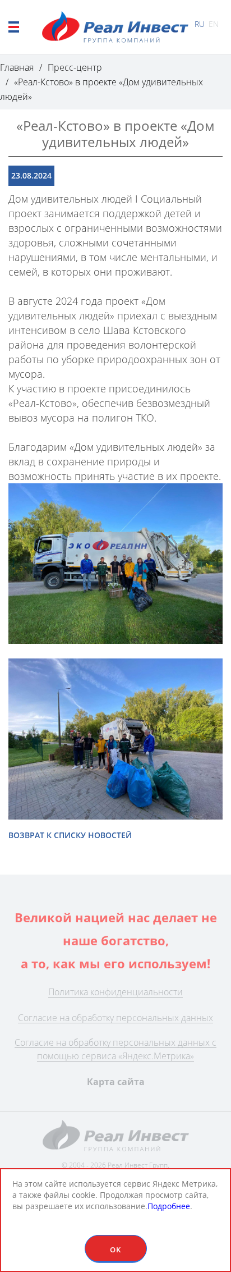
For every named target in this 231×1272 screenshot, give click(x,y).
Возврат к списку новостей (70, 835)
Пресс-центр (75, 67)
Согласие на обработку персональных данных (115, 1018)
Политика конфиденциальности (115, 992)
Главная (17, 67)
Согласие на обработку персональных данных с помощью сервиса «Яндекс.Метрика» (115, 1049)
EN (214, 24)
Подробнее (168, 1206)
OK (115, 1249)
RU (200, 24)
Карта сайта (116, 1082)
